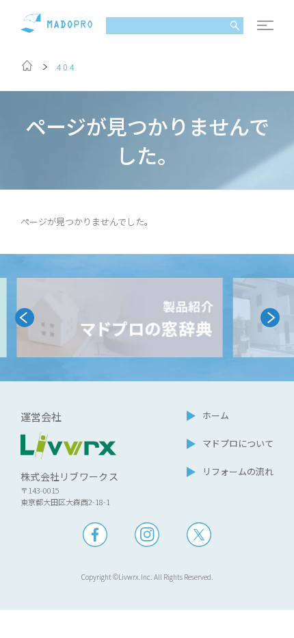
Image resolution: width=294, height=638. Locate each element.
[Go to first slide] (270, 317)
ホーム (215, 415)
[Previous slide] (24, 317)
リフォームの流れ (237, 471)
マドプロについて (237, 443)
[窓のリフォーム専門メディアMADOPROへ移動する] (27, 68)
